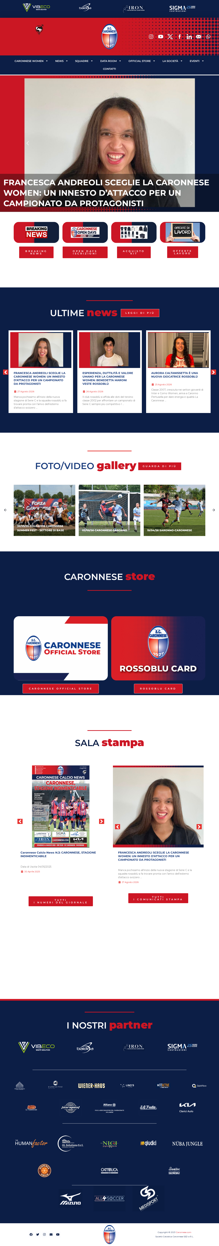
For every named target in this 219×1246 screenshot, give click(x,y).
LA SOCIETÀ (170, 61)
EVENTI (194, 61)
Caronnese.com (183, 1232)
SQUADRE (81, 61)
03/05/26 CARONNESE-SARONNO (39, 530)
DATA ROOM (108, 61)
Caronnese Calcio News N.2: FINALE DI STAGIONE (56, 852)
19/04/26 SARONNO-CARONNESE (104, 530)
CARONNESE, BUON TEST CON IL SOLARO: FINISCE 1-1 (175, 374)
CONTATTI (109, 68)
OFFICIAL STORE (139, 61)
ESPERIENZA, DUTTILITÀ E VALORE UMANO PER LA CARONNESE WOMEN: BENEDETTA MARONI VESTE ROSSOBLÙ (104, 193)
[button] (28, 143)
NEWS (59, 61)
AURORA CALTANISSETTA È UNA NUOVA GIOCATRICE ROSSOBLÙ (105, 374)
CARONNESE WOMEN (29, 61)
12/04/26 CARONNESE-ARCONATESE (171, 530)
